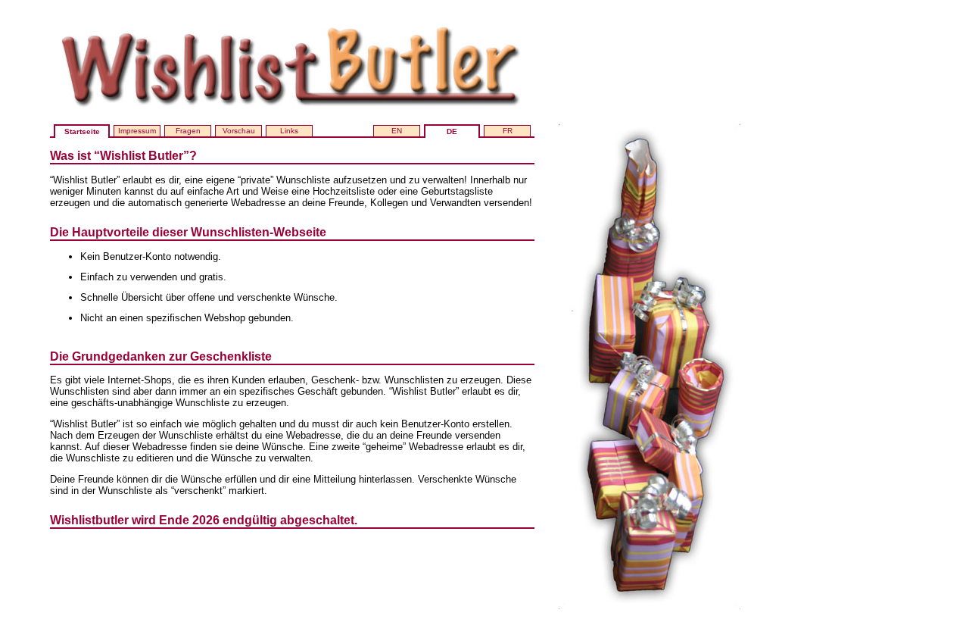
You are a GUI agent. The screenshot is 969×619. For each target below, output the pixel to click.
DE (452, 131)
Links (289, 131)
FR (508, 131)
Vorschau (239, 131)
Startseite (82, 131)
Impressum (137, 131)
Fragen (188, 131)
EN (396, 131)
